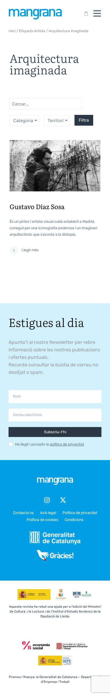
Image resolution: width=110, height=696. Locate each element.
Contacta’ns (23, 513)
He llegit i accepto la (49, 444)
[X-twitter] (63, 500)
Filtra (84, 120)
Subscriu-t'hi (55, 432)
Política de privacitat (79, 513)
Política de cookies (42, 520)
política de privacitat (67, 444)
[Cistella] (85, 13)
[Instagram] (47, 500)
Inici (12, 31)
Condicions (74, 520)
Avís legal (48, 513)
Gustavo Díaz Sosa (37, 206)
